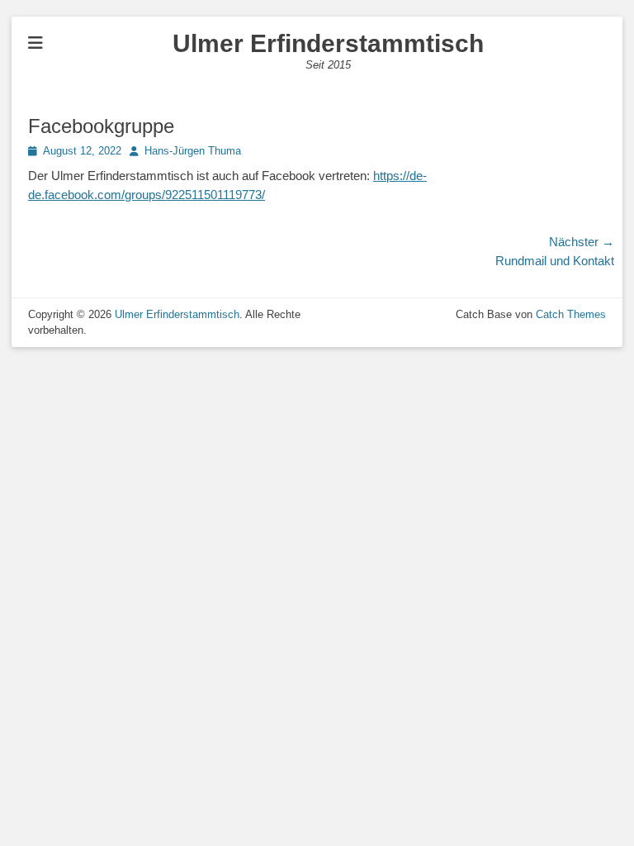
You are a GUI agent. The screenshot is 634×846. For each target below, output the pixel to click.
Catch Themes (571, 314)
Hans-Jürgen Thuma (192, 151)
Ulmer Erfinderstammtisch (328, 43)
